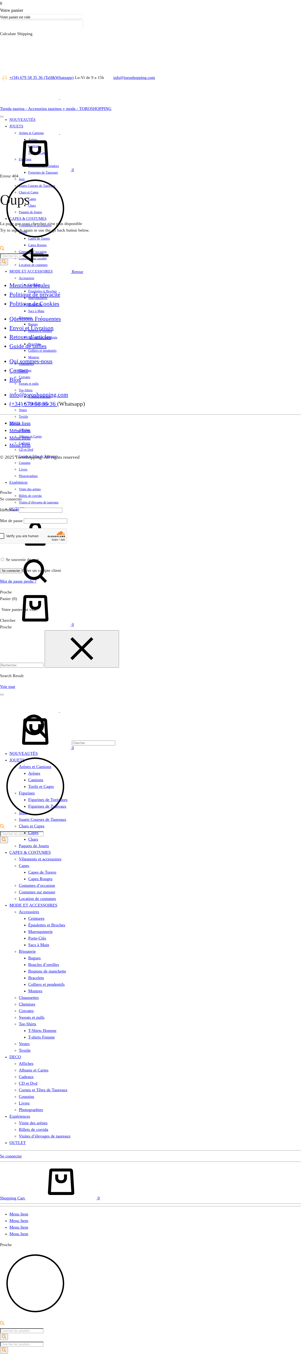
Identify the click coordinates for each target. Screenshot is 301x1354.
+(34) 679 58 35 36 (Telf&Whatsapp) (41, 77)
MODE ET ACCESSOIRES (33, 905)
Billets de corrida (30, 496)
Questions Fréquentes (35, 318)
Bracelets (36, 977)
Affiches (26, 1063)
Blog (15, 379)
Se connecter (11, 571)
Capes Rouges (40, 878)
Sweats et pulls (29, 383)
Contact (18, 370)
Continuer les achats (19, 25)
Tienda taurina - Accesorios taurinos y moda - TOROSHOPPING (55, 108)
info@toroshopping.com (134, 77)
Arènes (34, 773)
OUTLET (17, 1142)
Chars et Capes (31, 826)
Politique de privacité (34, 294)
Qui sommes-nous (30, 361)
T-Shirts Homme (42, 1030)
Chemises (27, 1004)
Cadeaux (26, 1076)
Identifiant (9, 509)
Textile (23, 416)
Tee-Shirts (27, 1024)
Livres (24, 1103)
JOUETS (17, 760)
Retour (77, 271)
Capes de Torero (42, 872)
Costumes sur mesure (37, 892)
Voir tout (7, 686)
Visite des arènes (30, 489)
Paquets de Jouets (34, 845)
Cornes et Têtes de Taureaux (43, 1090)
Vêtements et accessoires (40, 859)
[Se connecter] (35, 550)
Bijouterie (27, 951)
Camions (35, 779)
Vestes (23, 410)
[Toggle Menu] (2, 116)
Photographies (31, 1109)
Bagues (34, 958)
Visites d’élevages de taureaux (39, 502)
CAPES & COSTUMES (30, 852)
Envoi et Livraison (31, 328)
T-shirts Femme (41, 1037)
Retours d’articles (30, 337)
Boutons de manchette (47, 971)
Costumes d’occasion (37, 885)
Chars (33, 839)
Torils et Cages (41, 786)
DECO (15, 1057)
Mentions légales (29, 285)
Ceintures (36, 918)
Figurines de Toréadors (47, 799)
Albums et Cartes (33, 1070)
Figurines (27, 793)
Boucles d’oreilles (43, 964)
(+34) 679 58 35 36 (33, 404)
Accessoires (26, 278)
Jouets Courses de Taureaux (42, 819)
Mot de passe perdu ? (18, 581)
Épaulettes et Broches (46, 925)
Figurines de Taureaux (47, 806)
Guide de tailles (28, 346)
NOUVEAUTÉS (23, 753)
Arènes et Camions (35, 766)
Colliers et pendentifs (46, 984)
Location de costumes (37, 898)
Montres (35, 991)
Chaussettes (29, 997)
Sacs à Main (36, 311)
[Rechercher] (4, 840)
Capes (33, 832)
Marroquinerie (40, 931)
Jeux (23, 812)
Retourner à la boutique (47, 17)
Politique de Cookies (34, 303)
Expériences (18, 482)
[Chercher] (57, 587)
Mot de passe (11, 520)
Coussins (26, 1096)
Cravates (24, 377)
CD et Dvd (26, 449)
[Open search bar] (2, 827)
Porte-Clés (37, 938)
